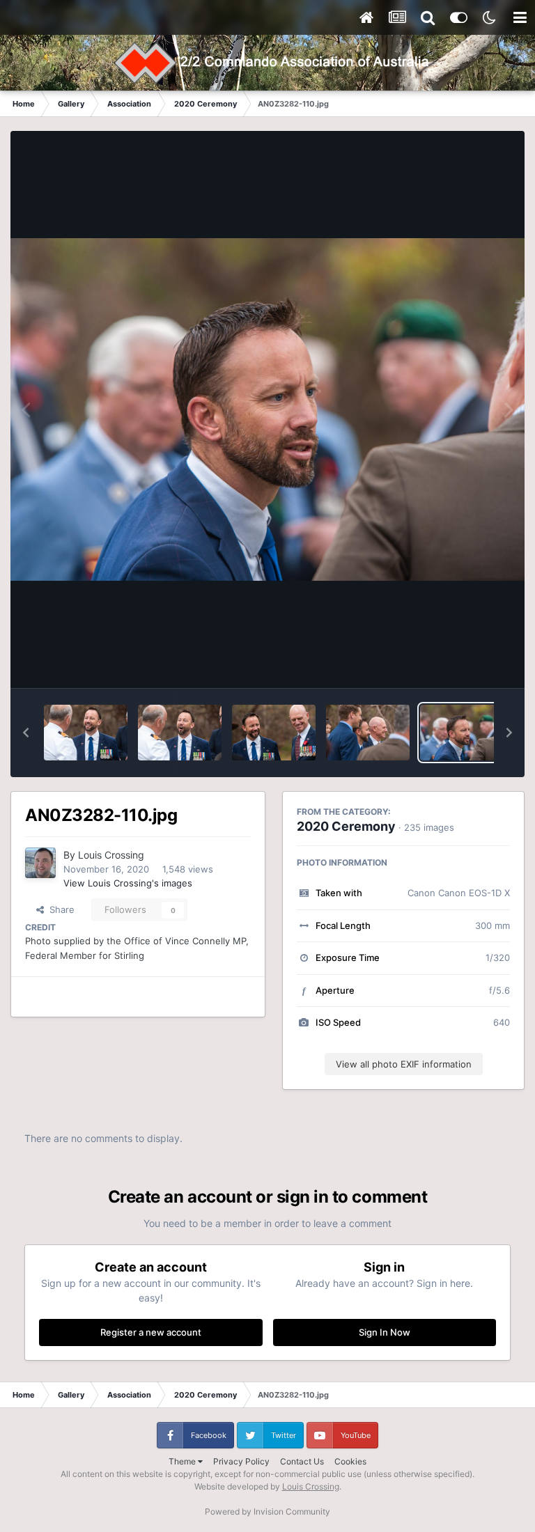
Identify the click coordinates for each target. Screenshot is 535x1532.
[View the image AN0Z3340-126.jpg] (274, 732)
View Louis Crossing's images (127, 883)
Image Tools (467, 663)
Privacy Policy (241, 1461)
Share (59, 909)
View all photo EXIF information (404, 1064)
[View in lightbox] (267, 409)
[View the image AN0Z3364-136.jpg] (180, 732)
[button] (25, 732)
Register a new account (150, 1332)
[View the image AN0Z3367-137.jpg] (85, 732)
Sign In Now (384, 1332)
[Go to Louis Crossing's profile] (40, 862)
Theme (183, 1461)
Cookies (350, 1461)
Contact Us (302, 1461)
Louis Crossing (111, 855)
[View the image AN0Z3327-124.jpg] (368, 732)
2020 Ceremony (346, 826)
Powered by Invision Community (267, 1511)
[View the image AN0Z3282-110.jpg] (462, 732)
